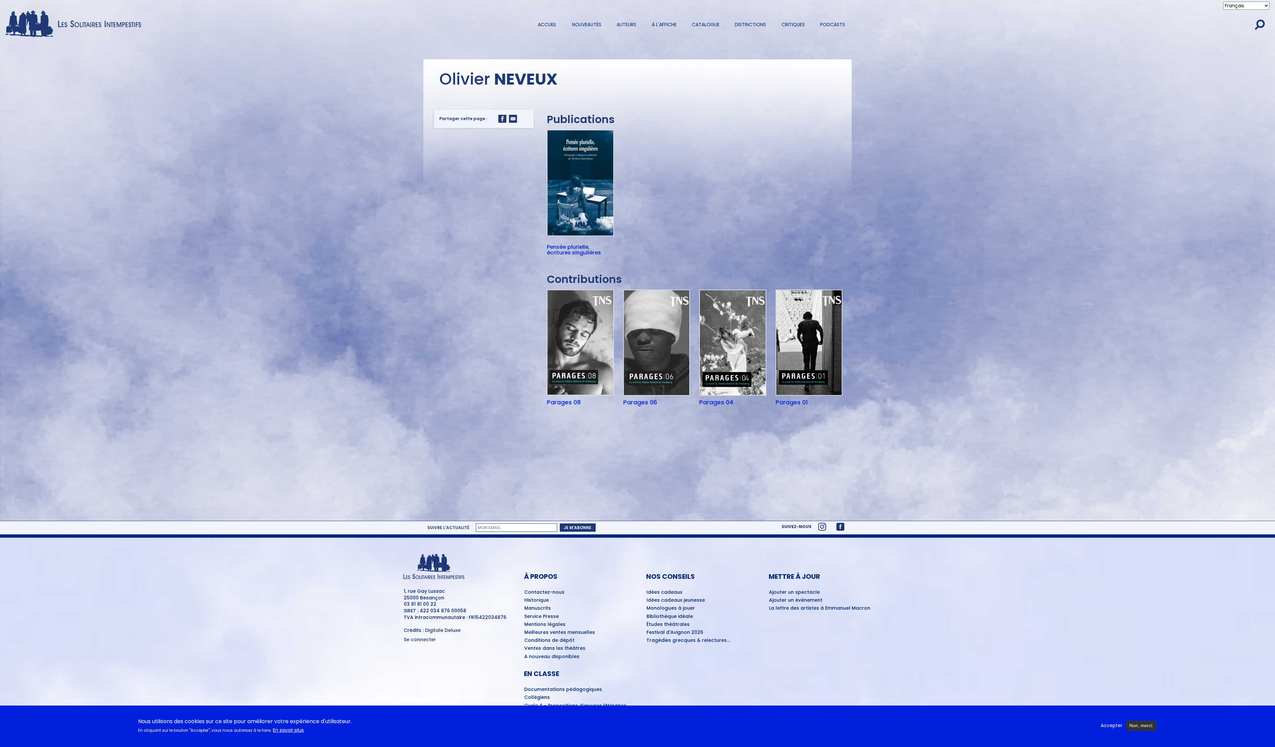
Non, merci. (1141, 725)
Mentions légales (544, 625)
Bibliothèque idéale (669, 617)
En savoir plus (288, 730)
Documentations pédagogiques (563, 690)
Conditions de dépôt (549, 641)
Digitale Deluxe (443, 630)
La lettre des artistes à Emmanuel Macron (819, 608)
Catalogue (706, 24)
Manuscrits (537, 608)
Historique (536, 600)
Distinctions (750, 24)
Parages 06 (640, 402)
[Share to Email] (513, 119)
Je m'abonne (577, 527)
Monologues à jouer (670, 608)
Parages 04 (716, 402)
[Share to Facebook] (502, 119)
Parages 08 (564, 402)
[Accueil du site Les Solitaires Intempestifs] (75, 24)
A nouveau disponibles (551, 657)
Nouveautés (586, 24)
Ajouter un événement (795, 600)
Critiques (793, 24)
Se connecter (420, 640)
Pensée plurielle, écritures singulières (574, 250)
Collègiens (537, 698)
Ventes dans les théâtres (554, 648)
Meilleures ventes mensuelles (559, 633)
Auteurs (626, 24)
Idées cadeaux (664, 592)
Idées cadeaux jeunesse (675, 600)
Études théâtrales (668, 625)
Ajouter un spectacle (794, 592)
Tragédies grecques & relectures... (688, 641)
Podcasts (832, 24)
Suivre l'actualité (448, 527)
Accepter (1111, 725)
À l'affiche (664, 24)
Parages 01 (792, 402)
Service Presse (541, 617)
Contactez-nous (544, 592)
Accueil (547, 24)
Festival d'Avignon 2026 (674, 633)
